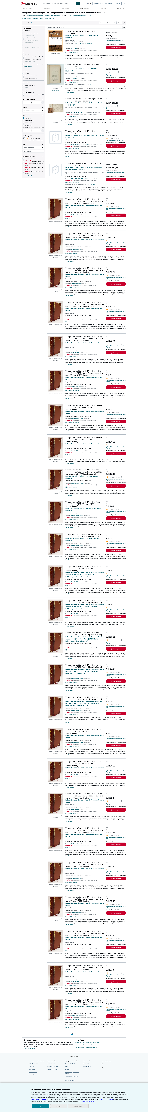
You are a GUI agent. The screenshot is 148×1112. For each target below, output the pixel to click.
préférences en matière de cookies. (40, 1099)
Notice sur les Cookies (70, 1080)
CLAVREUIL (74, 78)
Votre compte (108, 3)
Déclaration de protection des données (72, 1072)
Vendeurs (103, 8)
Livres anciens (65, 8)
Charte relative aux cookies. (105, 1099)
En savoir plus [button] (26, 176)
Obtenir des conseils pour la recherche (87, 1042)
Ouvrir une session (98, 3)
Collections (47, 8)
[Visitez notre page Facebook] (102, 1064)
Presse (66, 1066)
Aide (124, 3)
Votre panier (32, 1074)
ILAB (91, 84)
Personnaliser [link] (78, 1106)
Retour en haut (74, 1056)
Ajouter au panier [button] (116, 47)
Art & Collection (84, 8)
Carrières (67, 1069)
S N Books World (76, 215)
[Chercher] (78, 3)
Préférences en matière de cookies (71, 1077)
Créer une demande (30, 1048)
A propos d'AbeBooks (70, 1063)
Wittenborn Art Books (77, 112)
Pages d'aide (86, 1063)
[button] (25, 22)
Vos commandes (33, 1072)
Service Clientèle (87, 1066)
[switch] (24, 138)
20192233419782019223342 (84, 43)
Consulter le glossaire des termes (85, 1045)
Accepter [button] (40, 1106)
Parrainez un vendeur (52, 1069)
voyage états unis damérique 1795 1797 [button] (80, 15)
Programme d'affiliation (52, 1066)
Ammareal (74, 48)
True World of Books (77, 418)
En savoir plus (26, 66)
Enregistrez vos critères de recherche (86, 1047)
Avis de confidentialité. (88, 1101)
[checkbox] (23, 30)
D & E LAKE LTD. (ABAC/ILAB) (79, 178)
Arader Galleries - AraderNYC (79, 144)
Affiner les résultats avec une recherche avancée (38, 18)
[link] (123, 22)
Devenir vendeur (121, 8)
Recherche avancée (27, 8)
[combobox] (59, 3)
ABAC (91, 184)
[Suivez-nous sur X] (102, 1067)
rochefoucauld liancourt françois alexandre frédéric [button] (44, 15)
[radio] (23, 76)
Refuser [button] (58, 1106)
